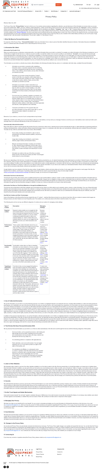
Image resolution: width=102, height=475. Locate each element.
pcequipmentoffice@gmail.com (12, 405)
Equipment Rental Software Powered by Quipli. (38, 462)
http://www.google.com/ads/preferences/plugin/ (17, 172)
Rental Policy (39, 456)
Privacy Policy (39, 452)
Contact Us (59, 452)
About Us (59, 454)
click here (43, 275)
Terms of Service (21, 32)
